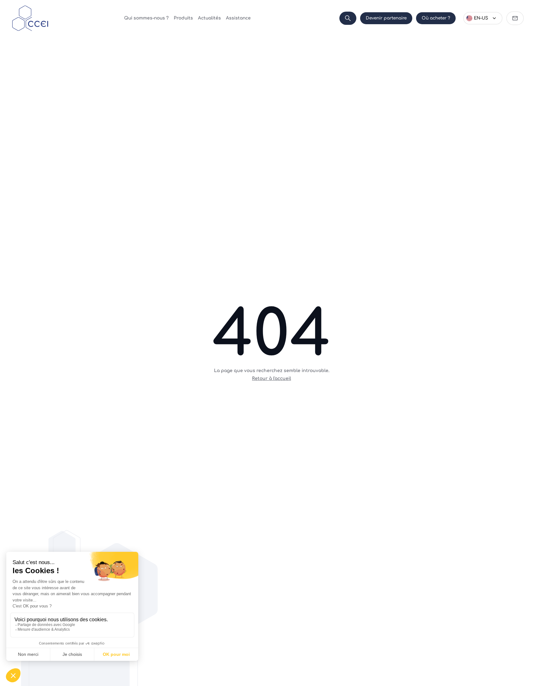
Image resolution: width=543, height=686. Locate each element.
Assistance (238, 18)
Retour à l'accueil (271, 378)
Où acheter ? (436, 18)
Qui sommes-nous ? (146, 18)
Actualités (209, 18)
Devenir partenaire (386, 18)
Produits (183, 18)
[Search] (347, 18)
